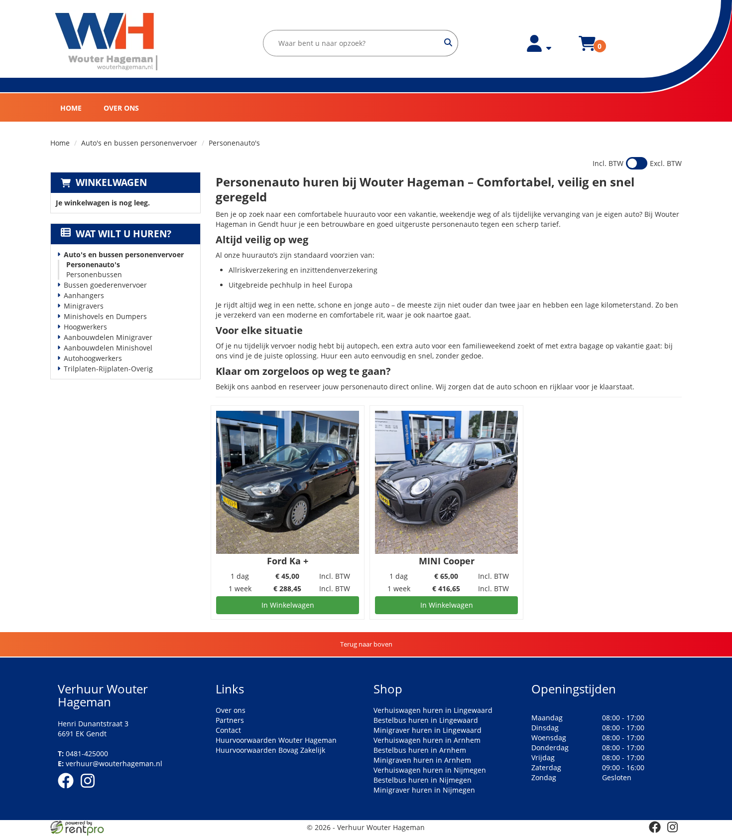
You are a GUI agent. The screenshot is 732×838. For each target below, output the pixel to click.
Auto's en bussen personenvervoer (139, 143)
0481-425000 (83, 753)
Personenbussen (94, 274)
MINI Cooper (447, 561)
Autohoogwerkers (93, 358)
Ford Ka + (287, 561)
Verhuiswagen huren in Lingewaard (432, 710)
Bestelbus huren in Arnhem (419, 750)
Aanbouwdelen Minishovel (108, 347)
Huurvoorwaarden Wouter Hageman (276, 740)
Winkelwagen (111, 182)
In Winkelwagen (287, 605)
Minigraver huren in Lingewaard (427, 730)
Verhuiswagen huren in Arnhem (427, 740)
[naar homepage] (106, 41)
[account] (539, 49)
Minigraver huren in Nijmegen (424, 790)
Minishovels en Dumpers (105, 316)
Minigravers (84, 306)
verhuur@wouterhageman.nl (110, 763)
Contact (228, 730)
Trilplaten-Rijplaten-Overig (108, 368)
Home (71, 108)
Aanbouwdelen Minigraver (108, 337)
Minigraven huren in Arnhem (422, 760)
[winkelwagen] (587, 49)
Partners (230, 720)
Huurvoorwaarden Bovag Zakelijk (270, 750)
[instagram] (91, 790)
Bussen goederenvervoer (105, 285)
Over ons (121, 108)
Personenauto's (93, 264)
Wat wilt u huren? (123, 233)
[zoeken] (448, 43)
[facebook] (69, 790)
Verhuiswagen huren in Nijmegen (429, 770)
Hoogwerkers (85, 327)
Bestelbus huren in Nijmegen (422, 780)
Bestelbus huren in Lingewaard (425, 720)
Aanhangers (84, 295)
